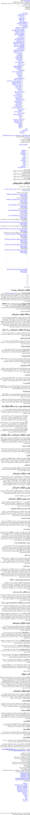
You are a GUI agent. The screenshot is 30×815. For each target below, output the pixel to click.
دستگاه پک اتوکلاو (18, 66)
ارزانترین (28, 190)
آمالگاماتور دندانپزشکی (19, 34)
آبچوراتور (20, 75)
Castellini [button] (23, 150)
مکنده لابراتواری (18, 104)
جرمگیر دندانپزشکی (19, 32)
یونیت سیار (21, 20)
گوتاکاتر (20, 76)
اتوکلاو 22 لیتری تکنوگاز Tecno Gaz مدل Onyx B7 (16, 244)
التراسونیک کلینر (18, 67)
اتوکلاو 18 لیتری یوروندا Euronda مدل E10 (17, 204)
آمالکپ (20, 124)
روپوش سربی (18, 87)
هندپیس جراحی (18, 52)
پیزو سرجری (19, 94)
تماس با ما (22, 131)
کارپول (20, 127)
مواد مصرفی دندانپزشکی (18, 119)
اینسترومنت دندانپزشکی (18, 50)
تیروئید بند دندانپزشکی (17, 83)
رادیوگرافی (24, 792)
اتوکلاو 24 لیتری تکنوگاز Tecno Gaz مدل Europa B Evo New (13, 222)
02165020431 (23, 776)
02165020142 (23, 775)
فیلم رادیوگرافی (18, 122)
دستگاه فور (19, 68)
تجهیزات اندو (21, 70)
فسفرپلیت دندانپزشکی (22, 786)
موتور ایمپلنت (18, 98)
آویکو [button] (24, 164)
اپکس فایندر (19, 72)
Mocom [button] (24, 158)
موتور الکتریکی (18, 92)
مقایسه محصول (23, 195)
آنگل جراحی (19, 55)
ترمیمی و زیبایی (20, 108)
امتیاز (9, 188)
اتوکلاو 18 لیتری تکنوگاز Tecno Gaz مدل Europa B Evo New (13, 228)
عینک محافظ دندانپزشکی (18, 42)
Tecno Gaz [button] (23, 160)
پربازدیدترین (14, 188)
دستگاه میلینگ (18, 102)
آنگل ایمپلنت (19, 58)
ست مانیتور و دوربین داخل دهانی (14, 80)
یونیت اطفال (21, 19)
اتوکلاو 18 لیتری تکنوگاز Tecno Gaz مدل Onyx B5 (16, 249)
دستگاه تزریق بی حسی (19, 44)
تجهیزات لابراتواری (20, 99)
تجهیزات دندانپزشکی (11, 293)
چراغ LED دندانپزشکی (19, 39)
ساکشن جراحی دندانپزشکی (18, 30)
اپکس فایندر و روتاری (17, 71)
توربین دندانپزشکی (17, 51)
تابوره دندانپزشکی (20, 38)
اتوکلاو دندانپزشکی (23, 22)
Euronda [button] (24, 154)
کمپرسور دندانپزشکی (19, 28)
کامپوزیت (19, 123)
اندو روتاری (19, 74)
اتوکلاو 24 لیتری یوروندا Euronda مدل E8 (18, 215)
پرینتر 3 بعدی (21, 36)
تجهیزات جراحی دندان (19, 91)
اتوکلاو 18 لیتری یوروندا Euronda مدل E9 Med (16, 199)
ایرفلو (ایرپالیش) (18, 111)
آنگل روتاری (19, 59)
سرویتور (20, 115)
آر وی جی (25, 794)
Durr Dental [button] (23, 153)
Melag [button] (24, 157)
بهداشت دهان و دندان (19, 62)
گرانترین (24, 190)
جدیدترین (6, 188)
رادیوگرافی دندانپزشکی (22, 23)
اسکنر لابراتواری (18, 100)
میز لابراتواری (18, 106)
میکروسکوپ (21, 47)
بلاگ (26, 128)
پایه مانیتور (19, 88)
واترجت (20, 63)
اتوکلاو (25, 795)
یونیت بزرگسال (20, 15)
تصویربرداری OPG (17, 84)
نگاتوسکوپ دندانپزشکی (19, 46)
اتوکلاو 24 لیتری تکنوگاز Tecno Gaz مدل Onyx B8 (16, 239)
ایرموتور (20, 54)
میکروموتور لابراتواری (17, 107)
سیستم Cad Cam (20, 48)
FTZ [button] (25, 155)
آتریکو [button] (24, 163)
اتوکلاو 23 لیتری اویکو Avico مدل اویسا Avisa (17, 269)
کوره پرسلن (19, 103)
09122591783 (23, 772)
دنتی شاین (25, 12)
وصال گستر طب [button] (22, 167)
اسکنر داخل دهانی (17, 79)
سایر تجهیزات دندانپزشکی (21, 27)
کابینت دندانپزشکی (17, 114)
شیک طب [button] (23, 165)
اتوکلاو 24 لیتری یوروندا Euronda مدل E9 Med (16, 194)
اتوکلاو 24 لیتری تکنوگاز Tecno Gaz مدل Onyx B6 (16, 234)
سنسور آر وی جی (23, 24)
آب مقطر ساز (21, 35)
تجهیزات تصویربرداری (19, 78)
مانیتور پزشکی (18, 86)
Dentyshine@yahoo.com (21, 778)
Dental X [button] (23, 151)
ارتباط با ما (24, 130)
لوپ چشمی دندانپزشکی (18, 43)
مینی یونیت (21, 16)
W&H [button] (24, 161)
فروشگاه (25, 783)
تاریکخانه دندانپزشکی (17, 82)
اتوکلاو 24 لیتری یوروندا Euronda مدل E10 (17, 210)
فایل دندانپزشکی (18, 120)
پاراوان (20, 90)
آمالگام (20, 126)
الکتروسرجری (18, 96)
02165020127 (23, 774)
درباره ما (22, 132)
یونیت (26, 796)
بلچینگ (20, 110)
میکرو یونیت (21, 18)
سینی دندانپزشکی (20, 40)
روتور (20, 118)
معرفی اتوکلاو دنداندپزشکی (19, 750)
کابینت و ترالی (21, 112)
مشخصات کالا (24, 196)
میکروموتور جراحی (17, 95)
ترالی (20, 116)
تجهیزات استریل (20, 64)
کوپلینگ (20, 60)
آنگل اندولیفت (18, 56)
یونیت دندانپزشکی (23, 14)
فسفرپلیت (24, 26)
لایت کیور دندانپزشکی (19, 31)
